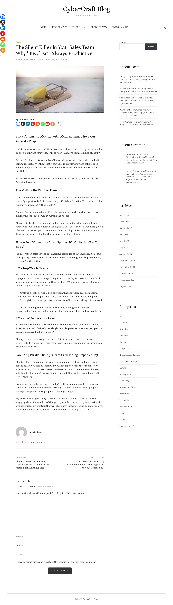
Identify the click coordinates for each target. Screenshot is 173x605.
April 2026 (124, 221)
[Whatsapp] (43, 124)
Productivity (99, 27)
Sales (18, 42)
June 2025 (124, 241)
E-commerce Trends (129, 355)
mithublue (130, 154)
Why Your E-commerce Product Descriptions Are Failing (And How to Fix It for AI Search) (137, 112)
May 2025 (123, 247)
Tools (122, 419)
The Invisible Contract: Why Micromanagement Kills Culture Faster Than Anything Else (33, 464)
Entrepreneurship (128, 361)
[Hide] (1, 55)
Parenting (124, 393)
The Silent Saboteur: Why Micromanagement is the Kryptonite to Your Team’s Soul (84, 464)
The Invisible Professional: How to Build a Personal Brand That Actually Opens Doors (136, 100)
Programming (120, 27)
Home (43, 27)
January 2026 (125, 228)
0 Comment (62, 59)
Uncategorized (126, 426)
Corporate (124, 348)
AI (85, 27)
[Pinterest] (33, 124)
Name (19, 536)
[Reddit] (38, 124)
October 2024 (126, 273)
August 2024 (125, 286)
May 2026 (124, 215)
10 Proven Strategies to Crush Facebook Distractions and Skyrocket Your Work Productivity (141, 177)
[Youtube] (47, 124)
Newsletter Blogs (127, 387)
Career (75, 27)
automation (125, 322)
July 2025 (123, 234)
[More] (52, 124)
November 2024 (127, 267)
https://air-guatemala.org (138, 171)
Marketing (124, 380)
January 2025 (125, 254)
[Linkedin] (28, 124)
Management (59, 27)
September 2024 (127, 280)
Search (122, 42)
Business (123, 335)
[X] (23, 124)
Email (19, 545)
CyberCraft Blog (86, 9)
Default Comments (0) (25, 486)
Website (20, 554)
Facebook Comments (45, 486)
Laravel (122, 367)
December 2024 (127, 260)
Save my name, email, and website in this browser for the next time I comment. (57, 562)
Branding (123, 329)
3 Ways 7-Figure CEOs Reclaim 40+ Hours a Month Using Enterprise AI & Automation (137, 79)
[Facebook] (18, 124)
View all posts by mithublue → (31, 442)
